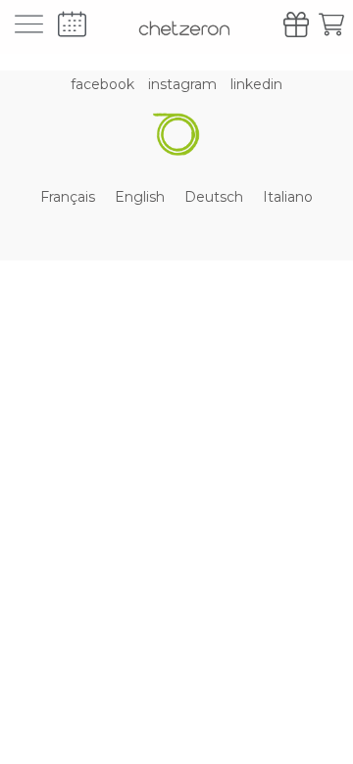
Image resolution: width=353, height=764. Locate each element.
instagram (182, 84)
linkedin (256, 84)
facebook (102, 84)
